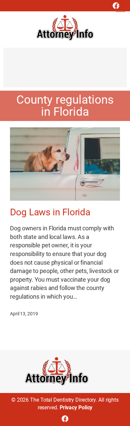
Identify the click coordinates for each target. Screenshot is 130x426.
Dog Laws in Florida (50, 212)
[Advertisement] (65, 70)
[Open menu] (120, 7)
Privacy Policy (76, 407)
